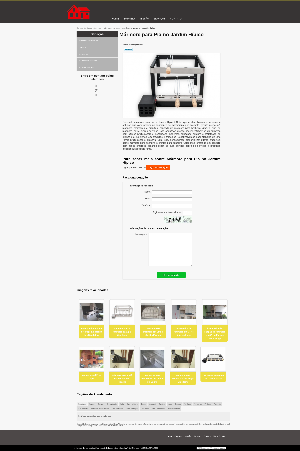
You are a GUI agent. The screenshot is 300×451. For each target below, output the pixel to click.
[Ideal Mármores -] (91, 6)
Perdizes (187, 404)
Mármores (83, 54)
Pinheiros (198, 404)
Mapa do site (219, 436)
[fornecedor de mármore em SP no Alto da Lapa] (184, 312)
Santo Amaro (117, 409)
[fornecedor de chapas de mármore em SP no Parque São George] (215, 312)
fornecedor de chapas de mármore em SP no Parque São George (214, 333)
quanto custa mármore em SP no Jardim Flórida (153, 331)
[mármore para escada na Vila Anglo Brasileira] (183, 359)
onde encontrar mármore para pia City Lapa (122, 331)
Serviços (159, 18)
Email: (148, 198)
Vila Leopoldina (158, 409)
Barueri (92, 404)
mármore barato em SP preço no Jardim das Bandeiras (91, 331)
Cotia (122, 404)
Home (115, 18)
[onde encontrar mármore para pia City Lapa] (122, 312)
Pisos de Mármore (86, 67)
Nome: (148, 192)
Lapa (170, 404)
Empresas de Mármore (88, 41)
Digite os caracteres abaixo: (167, 212)
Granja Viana (132, 404)
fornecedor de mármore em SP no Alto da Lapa (184, 331)
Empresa (129, 18)
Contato (176, 18)
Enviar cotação (171, 275)
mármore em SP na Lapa (91, 377)
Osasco (178, 404)
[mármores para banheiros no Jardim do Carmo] (152, 359)
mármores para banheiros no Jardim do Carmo (152, 378)
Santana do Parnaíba (100, 409)
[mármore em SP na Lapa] (91, 359)
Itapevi (143, 404)
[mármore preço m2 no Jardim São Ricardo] (122, 359)
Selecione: (82, 404)
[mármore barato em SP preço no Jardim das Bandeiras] (91, 312)
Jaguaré (152, 404)
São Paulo (145, 409)
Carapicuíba (112, 404)
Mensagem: (141, 234)
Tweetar (128, 49)
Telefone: (146, 205)
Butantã (101, 404)
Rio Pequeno (83, 409)
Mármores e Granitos (88, 61)
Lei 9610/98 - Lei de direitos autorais (111, 426)
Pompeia (217, 404)
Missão (144, 18)
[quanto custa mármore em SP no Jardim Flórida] (153, 312)
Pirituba (208, 404)
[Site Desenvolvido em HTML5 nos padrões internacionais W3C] (204, 448)
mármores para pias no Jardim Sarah (213, 377)
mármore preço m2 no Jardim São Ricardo (122, 378)
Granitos (82, 47)
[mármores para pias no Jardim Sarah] (213, 359)
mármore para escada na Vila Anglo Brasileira (183, 378)
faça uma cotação (158, 167)
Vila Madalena (174, 409)
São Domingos (131, 409)
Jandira (162, 404)
